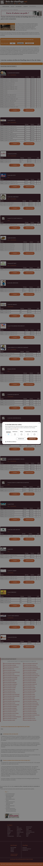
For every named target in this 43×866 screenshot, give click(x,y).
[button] (10, 441)
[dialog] (21, 433)
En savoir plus (15, 429)
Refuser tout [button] (21, 438)
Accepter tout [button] (32, 438)
